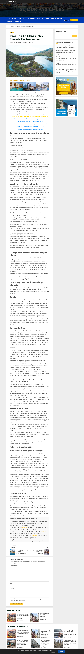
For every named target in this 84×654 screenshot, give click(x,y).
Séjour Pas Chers (42, 9)
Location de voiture (56, 18)
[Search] (68, 20)
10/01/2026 (68, 637)
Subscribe (74, 20)
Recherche (61, 32)
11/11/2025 (67, 647)
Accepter (61, 651)
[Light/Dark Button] (65, 20)
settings (53, 652)
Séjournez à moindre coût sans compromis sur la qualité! (30, 124)
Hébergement (40, 18)
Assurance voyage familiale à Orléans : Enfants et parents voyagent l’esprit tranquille (34, 617)
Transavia (34, 535)
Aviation (8, 18)
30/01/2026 (43, 621)
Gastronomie (31, 18)
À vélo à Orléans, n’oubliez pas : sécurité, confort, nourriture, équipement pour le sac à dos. (66, 71)
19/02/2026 (20, 620)
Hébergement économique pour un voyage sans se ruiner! (30, 119)
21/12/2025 (20, 647)
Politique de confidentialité (13, 21)
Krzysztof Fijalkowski (16, 42)
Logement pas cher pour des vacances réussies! (30, 126)
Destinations (22, 18)
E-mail (12, 588)
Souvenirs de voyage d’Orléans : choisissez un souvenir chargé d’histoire (11, 617)
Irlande (14, 544)
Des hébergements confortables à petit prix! (30, 121)
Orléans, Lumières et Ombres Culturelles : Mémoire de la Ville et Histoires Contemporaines (58, 643)
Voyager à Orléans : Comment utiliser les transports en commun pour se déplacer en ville (66, 64)
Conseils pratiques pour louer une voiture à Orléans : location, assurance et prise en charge (66, 58)
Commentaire (14, 565)
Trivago (43, 531)
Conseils (14, 18)
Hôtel (47, 18)
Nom (11, 583)
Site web (12, 594)
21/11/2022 (24, 42)
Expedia (24, 527)
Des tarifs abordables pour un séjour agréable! (30, 129)
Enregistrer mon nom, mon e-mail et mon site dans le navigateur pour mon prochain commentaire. (28, 599)
